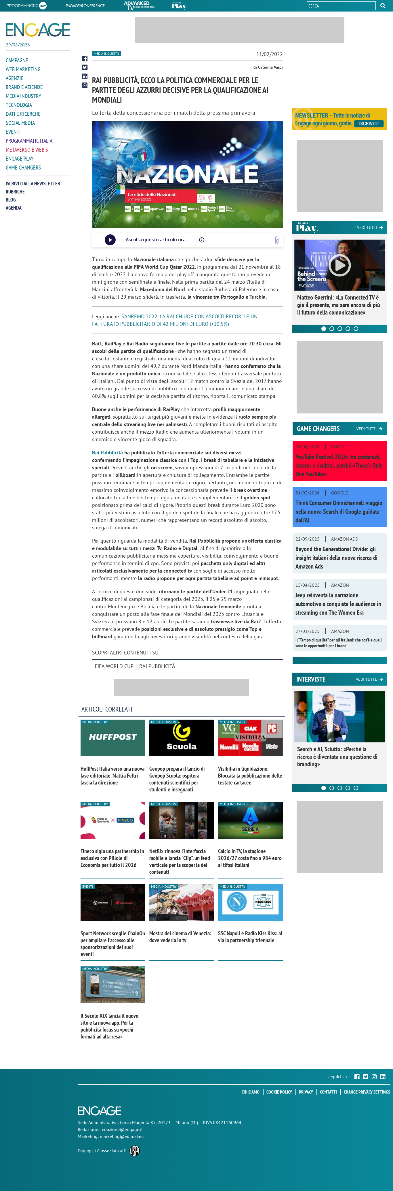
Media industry (106, 53)
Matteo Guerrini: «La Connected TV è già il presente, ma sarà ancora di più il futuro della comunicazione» (338, 304)
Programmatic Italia (29, 140)
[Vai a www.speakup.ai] (276, 240)
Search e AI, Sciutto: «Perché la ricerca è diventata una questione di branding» (337, 756)
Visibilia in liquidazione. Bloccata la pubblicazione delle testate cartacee (250, 775)
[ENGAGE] (38, 30)
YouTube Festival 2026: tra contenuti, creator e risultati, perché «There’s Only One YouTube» (338, 465)
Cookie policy (279, 1092)
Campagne (17, 60)
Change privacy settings (367, 1092)
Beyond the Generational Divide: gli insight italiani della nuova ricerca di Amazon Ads (336, 557)
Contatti (328, 1092)
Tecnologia (19, 105)
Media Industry (23, 96)
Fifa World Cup (114, 666)
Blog (11, 199)
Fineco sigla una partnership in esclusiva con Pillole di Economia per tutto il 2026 (112, 858)
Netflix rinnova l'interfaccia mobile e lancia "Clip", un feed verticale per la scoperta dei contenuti (179, 861)
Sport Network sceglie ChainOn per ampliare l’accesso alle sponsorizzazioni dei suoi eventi (113, 943)
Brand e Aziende (24, 87)
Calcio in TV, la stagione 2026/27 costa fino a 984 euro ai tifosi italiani (250, 858)
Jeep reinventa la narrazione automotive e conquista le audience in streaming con (338, 603)
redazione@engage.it (121, 1129)
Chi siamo (251, 1092)
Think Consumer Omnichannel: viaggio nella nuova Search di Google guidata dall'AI (338, 511)
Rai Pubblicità (107, 452)
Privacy (306, 1092)
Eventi (13, 132)
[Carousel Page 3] (339, 328)
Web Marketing (23, 69)
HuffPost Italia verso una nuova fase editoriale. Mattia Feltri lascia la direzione (112, 775)
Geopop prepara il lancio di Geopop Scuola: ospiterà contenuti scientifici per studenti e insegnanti (177, 779)
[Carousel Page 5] (356, 328)
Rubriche (15, 191)
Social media (20, 123)
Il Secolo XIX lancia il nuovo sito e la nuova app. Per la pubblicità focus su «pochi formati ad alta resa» (109, 1026)
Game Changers (23, 167)
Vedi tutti (367, 227)
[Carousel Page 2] (331, 328)
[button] (383, 5)
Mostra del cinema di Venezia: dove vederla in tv (180, 937)
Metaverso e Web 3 (27, 149)
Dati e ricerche (23, 114)
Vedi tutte (366, 679)
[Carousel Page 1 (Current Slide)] (323, 328)
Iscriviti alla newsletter (33, 183)
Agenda (14, 207)
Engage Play (19, 158)
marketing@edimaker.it (123, 1136)
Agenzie (15, 78)
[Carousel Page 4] (348, 328)
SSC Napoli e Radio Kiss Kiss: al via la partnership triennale (250, 937)
